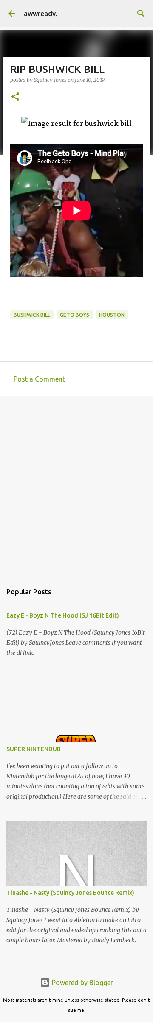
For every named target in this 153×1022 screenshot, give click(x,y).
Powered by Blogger (81, 982)
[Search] (141, 13)
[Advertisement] (76, 485)
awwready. (40, 13)
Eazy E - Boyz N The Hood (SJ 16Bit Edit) (62, 615)
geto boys (74, 314)
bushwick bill (32, 314)
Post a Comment (39, 379)
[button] (15, 97)
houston (112, 314)
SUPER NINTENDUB (33, 749)
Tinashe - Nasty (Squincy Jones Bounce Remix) (70, 892)
